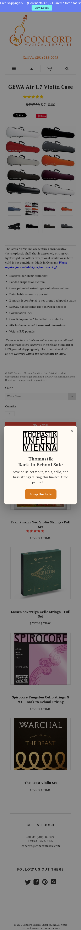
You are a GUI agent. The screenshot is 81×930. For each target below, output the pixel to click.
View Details (41, 7)
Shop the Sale (41, 494)
